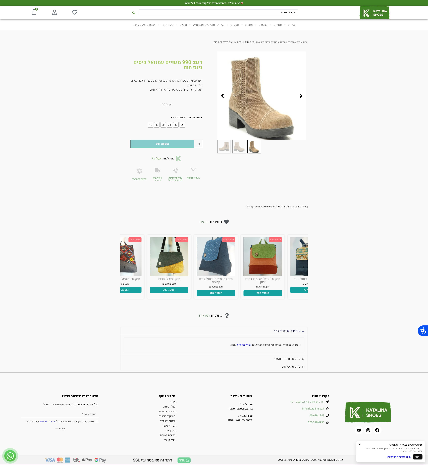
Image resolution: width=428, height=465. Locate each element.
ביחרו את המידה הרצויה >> (186, 117)
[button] (301, 95)
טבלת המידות (244, 345)
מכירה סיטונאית (167, 412)
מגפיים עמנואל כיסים (266, 42)
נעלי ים (220, 25)
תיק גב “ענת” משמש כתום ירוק (284, 280)
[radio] (182, 124)
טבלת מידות (169, 407)
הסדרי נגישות (169, 426)
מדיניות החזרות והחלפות (287, 359)
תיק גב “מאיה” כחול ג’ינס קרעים (237, 280)
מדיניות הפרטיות (47, 422)
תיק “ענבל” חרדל (190, 279)
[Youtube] (359, 430)
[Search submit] (133, 13)
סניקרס (235, 25)
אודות (173, 402)
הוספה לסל (162, 144)
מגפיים (249, 25)
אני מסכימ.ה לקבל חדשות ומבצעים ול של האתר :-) (60, 422)
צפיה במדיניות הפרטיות (399, 456)
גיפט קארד (139, 25)
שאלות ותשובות (167, 421)
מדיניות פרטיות (168, 435)
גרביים (183, 25)
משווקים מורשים (167, 416)
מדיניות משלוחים (291, 367)
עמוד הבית (302, 42)
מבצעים (151, 25)
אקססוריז (198, 25)
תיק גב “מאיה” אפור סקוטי (144, 279)
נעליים (291, 25)
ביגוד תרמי (168, 25)
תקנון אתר (170, 431)
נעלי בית (210, 25)
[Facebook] (377, 430)
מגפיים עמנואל (287, 42)
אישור (417, 457)
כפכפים (263, 25)
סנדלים (278, 25)
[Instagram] (368, 430)
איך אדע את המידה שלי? (287, 331)
